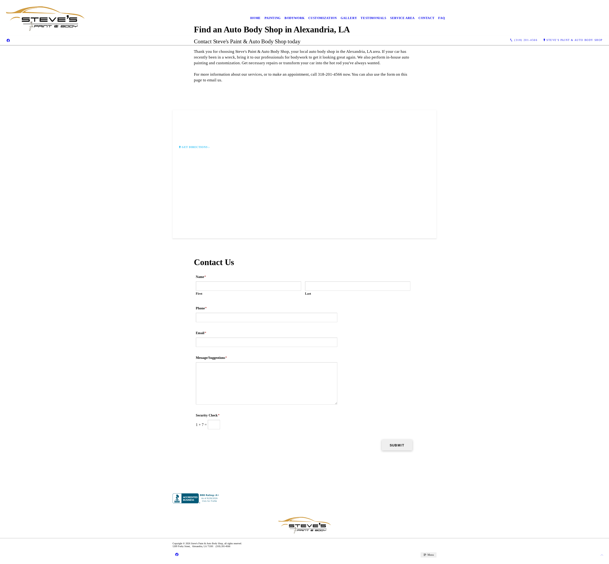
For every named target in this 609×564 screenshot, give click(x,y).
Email (201, 333)
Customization (322, 18)
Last (308, 293)
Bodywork (294, 18)
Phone (201, 308)
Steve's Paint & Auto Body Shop (574, 40)
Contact (426, 18)
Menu (430, 554)
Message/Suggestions (211, 358)
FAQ (441, 18)
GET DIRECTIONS (195, 147)
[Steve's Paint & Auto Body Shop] (45, 18)
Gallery (349, 18)
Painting (273, 18)
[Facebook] (8, 40)
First (199, 293)
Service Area (402, 18)
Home (255, 18)
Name (201, 277)
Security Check (208, 415)
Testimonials (373, 18)
